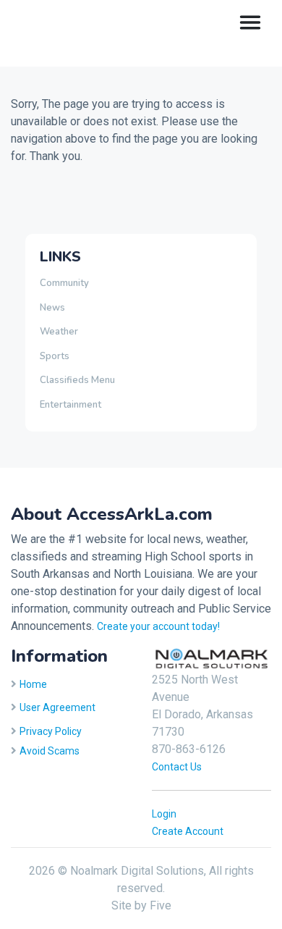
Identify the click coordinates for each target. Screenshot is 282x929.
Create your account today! (158, 626)
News (52, 307)
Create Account (187, 831)
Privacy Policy (51, 731)
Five (160, 905)
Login (164, 814)
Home (33, 684)
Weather (59, 331)
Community (64, 283)
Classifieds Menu (77, 380)
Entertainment (70, 404)
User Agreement (57, 707)
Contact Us (177, 767)
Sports (54, 356)
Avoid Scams (50, 751)
